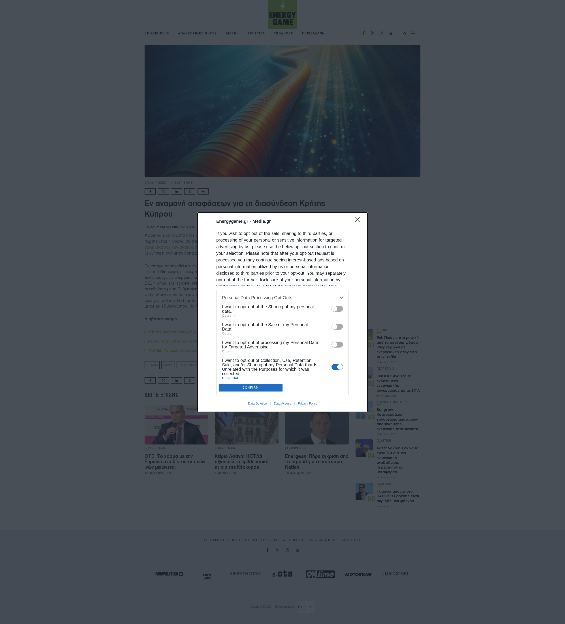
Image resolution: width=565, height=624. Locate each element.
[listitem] (282, 297)
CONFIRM (251, 387)
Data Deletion (257, 403)
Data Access (282, 403)
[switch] (337, 309)
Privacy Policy (307, 403)
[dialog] (282, 312)
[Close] (359, 221)
